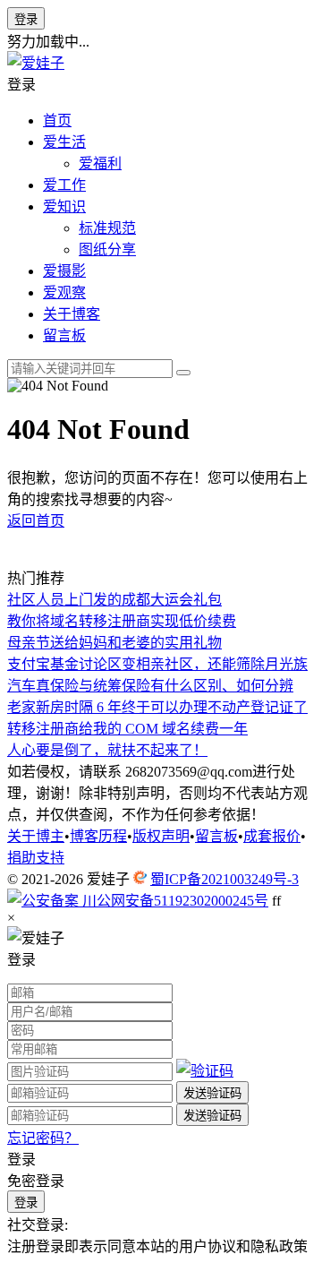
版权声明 (161, 836)
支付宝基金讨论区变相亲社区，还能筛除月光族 (157, 664)
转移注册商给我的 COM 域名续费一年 (127, 728)
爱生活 (64, 142)
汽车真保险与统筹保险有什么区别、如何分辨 (150, 685)
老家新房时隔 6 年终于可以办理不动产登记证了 (157, 707)
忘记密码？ (43, 1138)
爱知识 (64, 206)
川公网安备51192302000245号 (173, 900)
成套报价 (272, 836)
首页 (57, 120)
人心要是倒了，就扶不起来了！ (107, 750)
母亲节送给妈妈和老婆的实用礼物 (114, 642)
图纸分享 (107, 249)
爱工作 (64, 185)
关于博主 (35, 836)
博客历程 (98, 836)
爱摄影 (64, 271)
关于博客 (71, 314)
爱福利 (100, 163)
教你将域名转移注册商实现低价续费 (121, 621)
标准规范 (107, 228)
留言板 (64, 335)
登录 (26, 19)
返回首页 (35, 520)
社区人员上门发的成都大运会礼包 (114, 599)
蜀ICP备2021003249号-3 (224, 879)
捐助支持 (35, 857)
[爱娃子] (35, 63)
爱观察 (64, 292)
